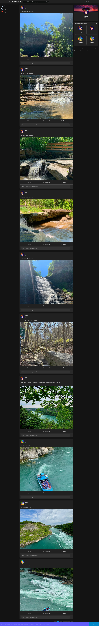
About (75, 50)
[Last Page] (72, 622)
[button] (35, 1)
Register (5, 12)
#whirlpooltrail (32, 384)
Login (5, 9)
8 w (25, 8)
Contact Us (89, 50)
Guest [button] (88, 1)
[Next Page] (69, 622)
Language (95, 47)
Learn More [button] (46, 624)
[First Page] (55, 622)
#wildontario (40, 384)
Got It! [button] (94, 624)
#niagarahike (24, 384)
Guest (86, 16)
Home (5, 6)
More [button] (96, 50)
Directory (82, 50)
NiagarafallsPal (15, 1)
